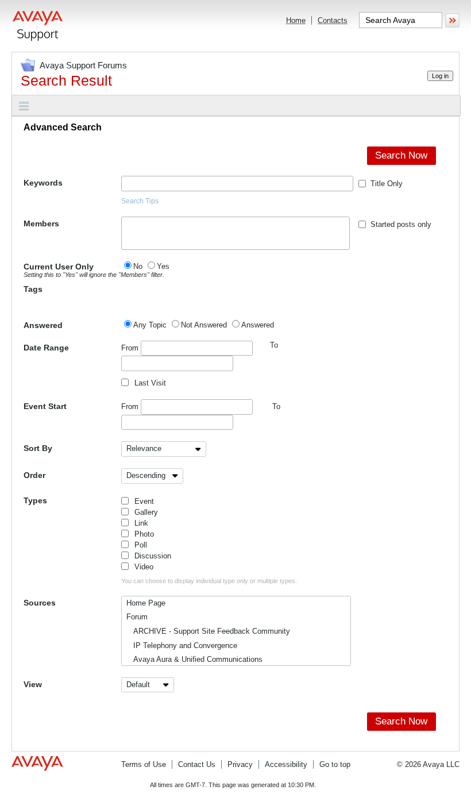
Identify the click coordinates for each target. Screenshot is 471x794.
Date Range (46, 347)
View (33, 684)
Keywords (43, 182)
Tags (33, 289)
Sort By (38, 448)
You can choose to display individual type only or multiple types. (209, 580)
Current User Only (72, 270)
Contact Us (196, 764)
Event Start (45, 406)
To (276, 406)
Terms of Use (143, 764)
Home (296, 20)
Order (34, 475)
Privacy (240, 764)
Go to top (334, 764)
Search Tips (140, 201)
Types (35, 500)
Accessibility (286, 764)
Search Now (401, 155)
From (131, 348)
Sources (40, 602)
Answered (43, 325)
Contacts (333, 20)
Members (41, 223)
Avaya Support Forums (83, 65)
